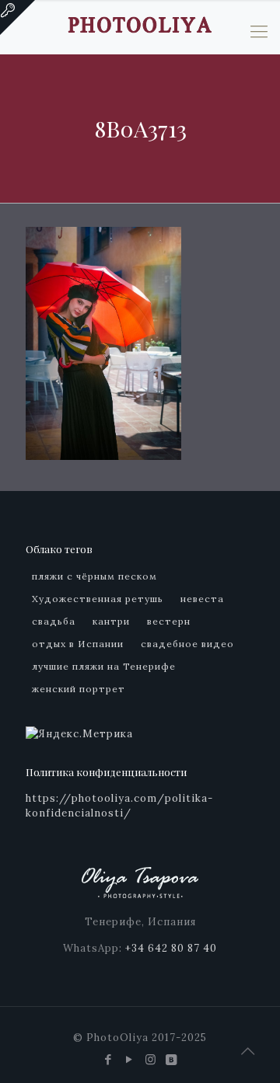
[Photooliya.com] (140, 23)
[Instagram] (150, 1059)
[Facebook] (108, 1059)
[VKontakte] (171, 1059)
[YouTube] (129, 1059)
